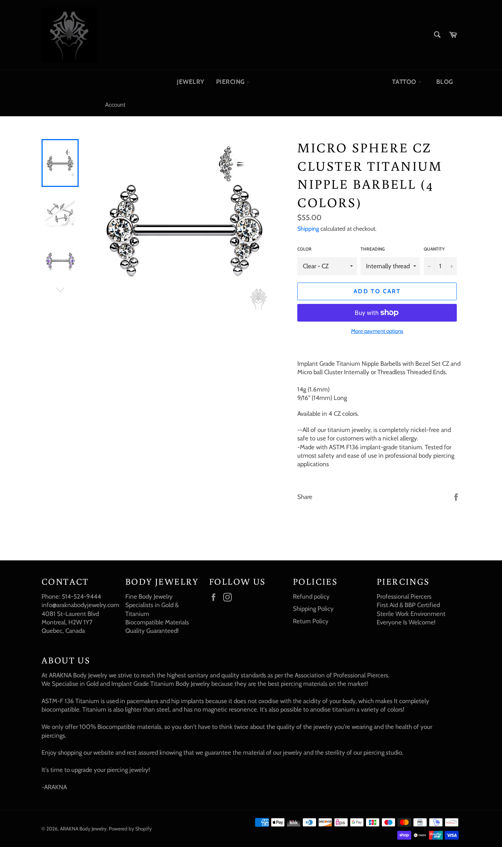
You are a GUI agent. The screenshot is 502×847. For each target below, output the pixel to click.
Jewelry (190, 81)
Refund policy (311, 596)
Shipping (308, 228)
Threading (373, 249)
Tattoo (405, 81)
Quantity (434, 249)
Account (115, 104)
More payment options (377, 331)
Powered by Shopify (130, 829)
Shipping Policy (313, 608)
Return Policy (311, 621)
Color (304, 249)
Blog (444, 81)
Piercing (231, 81)
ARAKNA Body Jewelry (83, 829)
